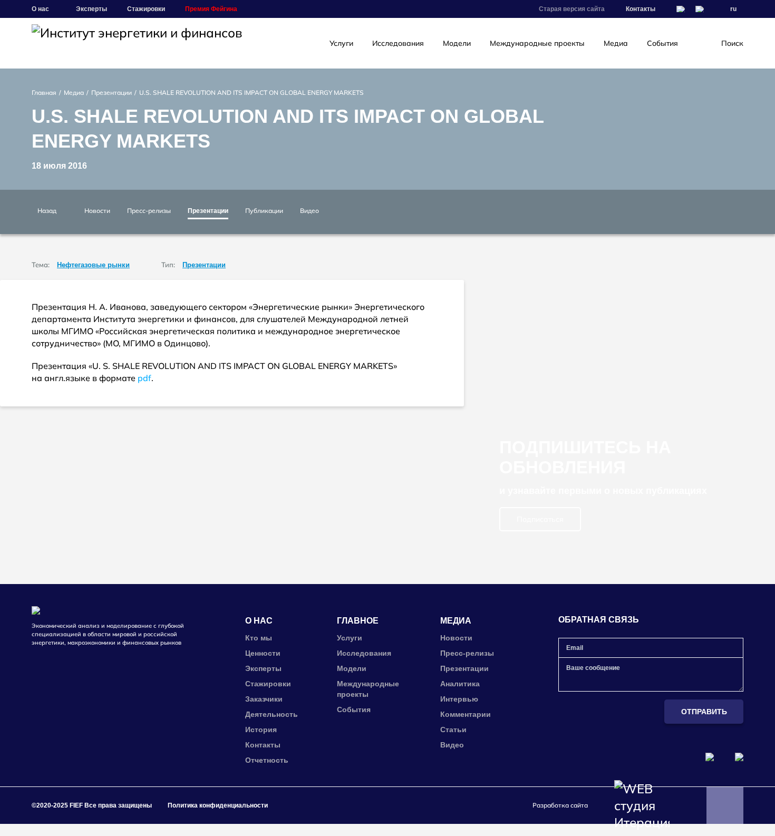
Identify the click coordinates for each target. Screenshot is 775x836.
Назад (46, 211)
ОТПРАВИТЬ (704, 711)
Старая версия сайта (572, 9)
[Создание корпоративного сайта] (642, 805)
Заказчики (264, 699)
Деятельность (271, 714)
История (261, 729)
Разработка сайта (560, 805)
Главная (44, 92)
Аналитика (460, 683)
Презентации (111, 92)
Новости (97, 211)
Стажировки (146, 9)
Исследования (398, 43)
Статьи (453, 729)
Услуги (341, 43)
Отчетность (266, 760)
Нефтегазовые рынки (93, 265)
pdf (144, 378)
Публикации (264, 211)
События (662, 43)
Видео (309, 211)
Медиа (616, 43)
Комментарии (465, 714)
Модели (457, 43)
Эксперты (91, 9)
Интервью (459, 699)
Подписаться (540, 519)
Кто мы (258, 638)
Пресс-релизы (149, 211)
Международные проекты (537, 43)
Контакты (640, 9)
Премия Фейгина (211, 9)
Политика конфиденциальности (218, 805)
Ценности (262, 653)
